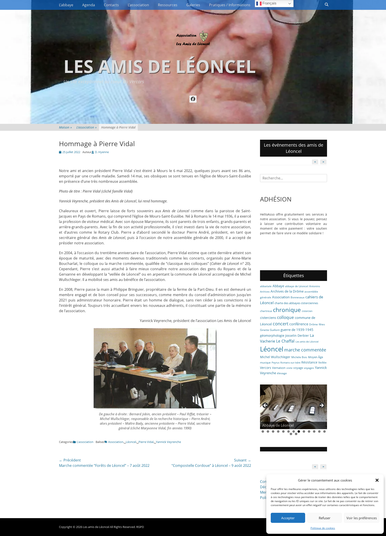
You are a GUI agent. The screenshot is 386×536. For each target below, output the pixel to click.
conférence (298, 324)
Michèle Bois (299, 357)
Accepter (288, 518)
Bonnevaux (297, 297)
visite (289, 368)
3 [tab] (273, 431)
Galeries (193, 4)
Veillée (322, 362)
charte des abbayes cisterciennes (296, 303)
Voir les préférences (361, 518)
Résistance (309, 362)
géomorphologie (272, 335)
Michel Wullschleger (275, 357)
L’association (138, 4)
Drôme (313, 324)
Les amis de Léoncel (159, 66)
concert (280, 324)
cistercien (307, 311)
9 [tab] (304, 431)
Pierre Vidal (145, 442)
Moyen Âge (315, 357)
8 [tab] (299, 431)
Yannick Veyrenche (168, 442)
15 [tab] (296, 434)
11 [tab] (314, 431)
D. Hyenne (102, 152)
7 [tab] (293, 431)
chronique (287, 310)
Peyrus (275, 362)
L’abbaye (66, 4)
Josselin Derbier (297, 335)
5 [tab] (283, 431)
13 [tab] (324, 431)
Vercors (265, 368)
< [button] (265, 405)
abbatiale (266, 286)
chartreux (266, 311)
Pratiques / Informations (229, 4)
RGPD (140, 527)
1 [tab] (263, 431)
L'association (86, 127)
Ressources (167, 4)
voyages (309, 368)
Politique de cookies (322, 528)
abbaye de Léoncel (296, 286)
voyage (298, 368)
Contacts (111, 4)
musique (265, 362)
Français (269, 3)
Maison (65, 127)
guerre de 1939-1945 (297, 329)
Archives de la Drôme (287, 291)
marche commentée (305, 350)
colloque (285, 317)
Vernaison (278, 368)
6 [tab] (288, 431)
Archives (265, 291)
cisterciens (268, 317)
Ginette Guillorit (270, 330)
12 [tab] (319, 431)
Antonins (314, 286)
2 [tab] (268, 431)
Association (115, 442)
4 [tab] (278, 431)
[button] (377, 480)
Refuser (324, 518)
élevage (282, 373)
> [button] (321, 405)
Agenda (88, 4)
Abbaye (278, 286)
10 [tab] (309, 431)
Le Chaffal (285, 341)
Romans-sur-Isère (290, 362)
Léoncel (131, 442)
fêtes (322, 324)
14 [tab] (291, 434)
